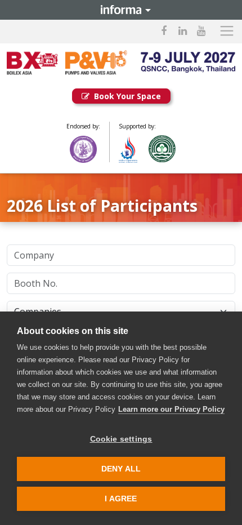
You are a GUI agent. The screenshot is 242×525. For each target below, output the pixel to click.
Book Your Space (127, 96)
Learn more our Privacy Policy (171, 409)
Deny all (121, 469)
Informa (121, 9)
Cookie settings (121, 439)
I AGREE (121, 499)
